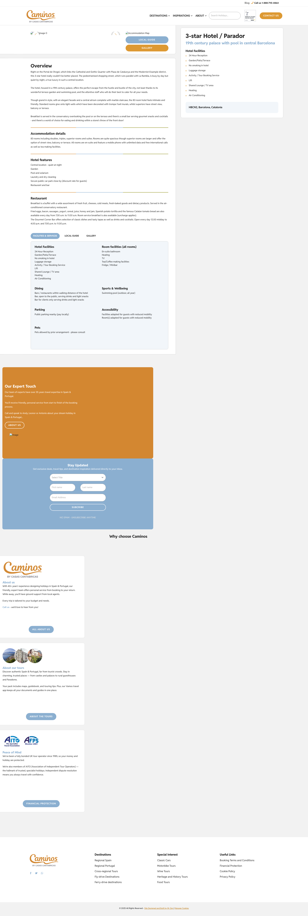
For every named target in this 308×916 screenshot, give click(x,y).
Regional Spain (103, 860)
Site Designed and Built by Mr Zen (159, 908)
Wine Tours (163, 871)
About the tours (41, 716)
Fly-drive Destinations (107, 876)
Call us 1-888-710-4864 (266, 3)
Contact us (271, 15)
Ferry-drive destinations (108, 882)
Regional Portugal (105, 865)
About (200, 15)
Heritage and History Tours (172, 876)
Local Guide (147, 39)
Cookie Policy (227, 871)
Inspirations (181, 15)
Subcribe (78, 507)
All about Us (41, 629)
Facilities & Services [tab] (45, 235)
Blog (247, 2)
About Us (14, 425)
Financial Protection (41, 803)
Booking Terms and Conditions (237, 860)
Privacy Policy (227, 876)
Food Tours (163, 882)
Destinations (158, 15)
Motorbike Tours (166, 865)
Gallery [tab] (91, 235)
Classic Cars (164, 860)
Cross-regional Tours (106, 871)
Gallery (147, 48)
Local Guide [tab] (72, 235)
